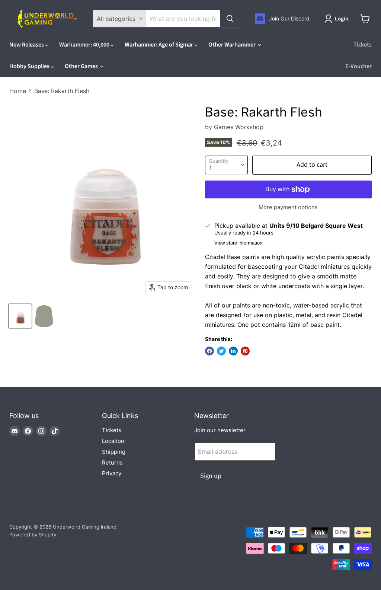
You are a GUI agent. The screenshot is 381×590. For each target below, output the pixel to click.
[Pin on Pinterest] (245, 351)
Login (341, 19)
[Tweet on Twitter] (221, 351)
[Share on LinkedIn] (233, 351)
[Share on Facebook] (209, 351)
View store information (238, 243)
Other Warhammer (232, 45)
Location (113, 440)
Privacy (111, 473)
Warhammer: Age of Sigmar (159, 45)
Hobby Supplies (30, 66)
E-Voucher (358, 66)
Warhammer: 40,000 (85, 45)
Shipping (113, 451)
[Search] (230, 18)
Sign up (210, 476)
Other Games (82, 66)
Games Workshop (238, 127)
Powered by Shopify (32, 535)
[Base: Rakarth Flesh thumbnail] (20, 316)
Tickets (362, 45)
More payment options (288, 207)
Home (17, 90)
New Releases (27, 45)
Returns (112, 462)
